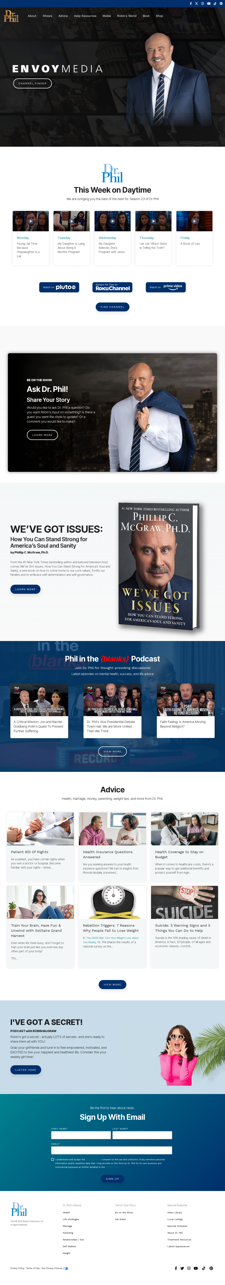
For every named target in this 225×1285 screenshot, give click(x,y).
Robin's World (127, 16)
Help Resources (85, 16)
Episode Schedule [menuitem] (177, 1226)
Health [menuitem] (66, 1212)
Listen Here (25, 1069)
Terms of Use (93, 1159)
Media (107, 16)
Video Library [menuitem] (174, 1212)
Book (146, 16)
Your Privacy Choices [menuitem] (52, 1268)
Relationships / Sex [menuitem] (73, 1239)
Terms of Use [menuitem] (33, 1268)
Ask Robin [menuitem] (120, 1219)
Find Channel (113, 306)
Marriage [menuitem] (67, 1226)
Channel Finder (32, 83)
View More (112, 751)
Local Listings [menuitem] (175, 1219)
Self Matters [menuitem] (69, 1246)
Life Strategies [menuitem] (71, 1219)
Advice (63, 16)
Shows (47, 16)
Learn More (42, 434)
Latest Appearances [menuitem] (178, 1246)
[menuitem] (189, 3)
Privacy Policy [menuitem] (17, 1268)
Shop (159, 16)
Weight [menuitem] (66, 1253)
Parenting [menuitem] (68, 1232)
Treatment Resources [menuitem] (179, 1239)
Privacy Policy (113, 1167)
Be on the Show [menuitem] (124, 1212)
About (32, 16)
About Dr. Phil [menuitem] (175, 1232)
